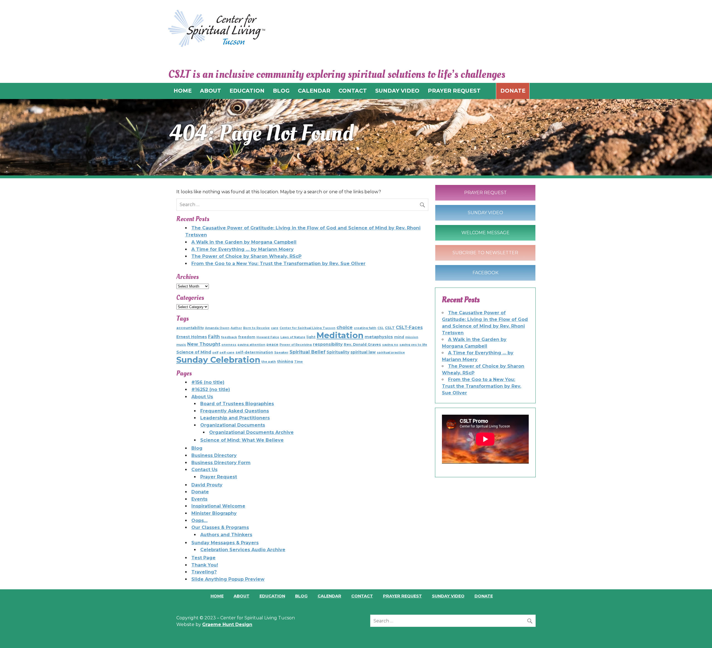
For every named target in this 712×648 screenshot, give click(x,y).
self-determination (254, 352)
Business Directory (214, 455)
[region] (356, 137)
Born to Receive (256, 328)
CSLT (390, 328)
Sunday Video (485, 212)
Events (199, 499)
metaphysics (379, 336)
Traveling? (204, 572)
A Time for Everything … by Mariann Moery (242, 249)
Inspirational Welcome (218, 506)
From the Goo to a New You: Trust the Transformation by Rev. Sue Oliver (278, 263)
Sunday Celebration (218, 360)
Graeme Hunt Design (227, 624)
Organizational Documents (232, 425)
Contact (362, 596)
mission (411, 337)
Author (236, 328)
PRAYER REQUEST (454, 90)
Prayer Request (218, 476)
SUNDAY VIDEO (397, 90)
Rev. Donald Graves (362, 344)
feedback (229, 337)
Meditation (340, 335)
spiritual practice (391, 352)
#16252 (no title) (210, 389)
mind (399, 337)
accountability (190, 328)
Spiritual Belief (307, 352)
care (274, 328)
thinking (285, 361)
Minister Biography (214, 513)
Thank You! (204, 565)
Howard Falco (267, 337)
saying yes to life (413, 345)
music (181, 345)
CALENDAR (314, 90)
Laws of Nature (292, 337)
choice (345, 327)
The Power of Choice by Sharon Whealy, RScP (246, 256)
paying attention (251, 345)
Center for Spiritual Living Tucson (307, 328)
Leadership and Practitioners (235, 418)
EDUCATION (246, 90)
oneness (228, 345)
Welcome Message (485, 232)
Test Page (203, 557)
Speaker (281, 352)
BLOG (281, 90)
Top (699, 635)
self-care (226, 352)
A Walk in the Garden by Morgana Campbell (243, 242)
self (215, 352)
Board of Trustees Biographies (237, 403)
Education (272, 596)
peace (272, 344)
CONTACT (352, 90)
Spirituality (338, 352)
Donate (512, 90)
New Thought (203, 344)
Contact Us (204, 469)
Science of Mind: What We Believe (242, 440)
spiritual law (363, 352)
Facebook (485, 272)
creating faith (365, 328)
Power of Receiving (296, 345)
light (310, 337)
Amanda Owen (217, 328)
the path (268, 361)
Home (217, 596)
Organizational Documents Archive (251, 432)
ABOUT (210, 90)
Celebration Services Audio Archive (242, 549)
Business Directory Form (221, 462)
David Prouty (206, 485)
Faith (214, 336)
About (241, 596)
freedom (246, 337)
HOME (183, 90)
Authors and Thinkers (226, 534)
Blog (196, 448)
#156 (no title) (207, 382)
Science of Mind (193, 352)
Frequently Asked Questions (234, 411)
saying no (390, 345)
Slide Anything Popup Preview (227, 579)
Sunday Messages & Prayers (225, 542)
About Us (202, 396)
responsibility (328, 344)
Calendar (329, 596)
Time (298, 361)
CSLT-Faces (409, 327)
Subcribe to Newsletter (485, 252)
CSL (380, 328)
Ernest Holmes (191, 337)
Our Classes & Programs (220, 527)
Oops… (199, 520)
